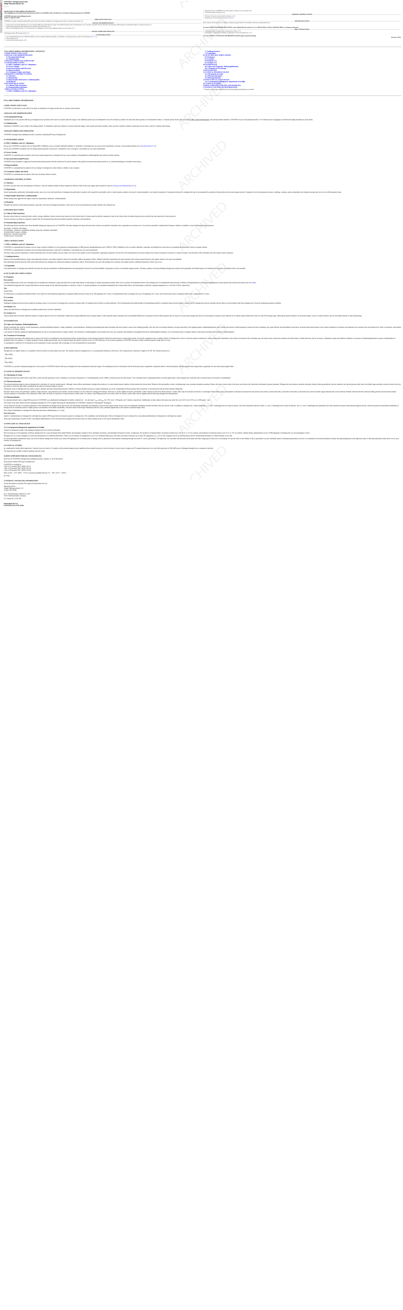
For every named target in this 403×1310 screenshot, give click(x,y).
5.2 (232, 18)
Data (253, 282)
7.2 (239, 31)
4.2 (16, 38)
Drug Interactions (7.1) (147, 146)
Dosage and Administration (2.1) (124, 186)
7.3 (250, 32)
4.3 (25, 40)
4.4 (250, 10)
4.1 (93, 36)
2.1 (150, 24)
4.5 (223, 12)
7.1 (95, 36)
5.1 (234, 16)
